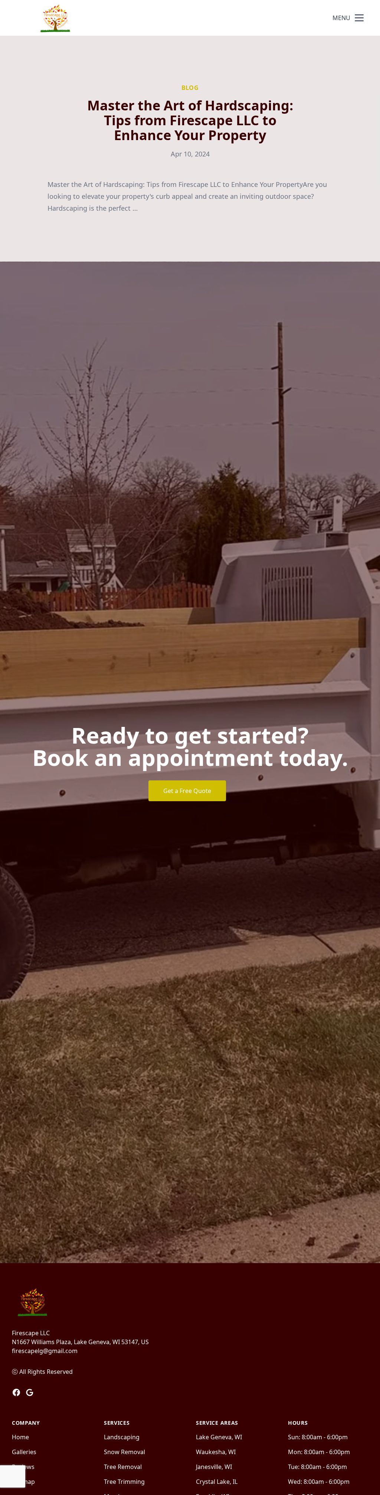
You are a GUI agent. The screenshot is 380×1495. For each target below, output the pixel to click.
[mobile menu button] (359, 18)
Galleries (24, 1452)
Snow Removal (124, 1452)
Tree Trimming (124, 1482)
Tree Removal (123, 1467)
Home (20, 1437)
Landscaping (122, 1437)
